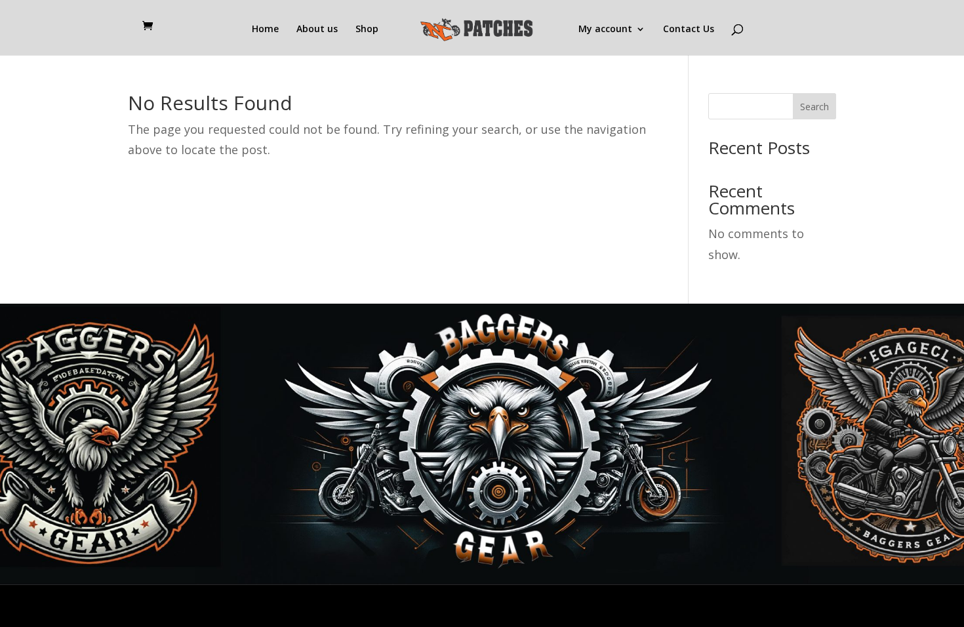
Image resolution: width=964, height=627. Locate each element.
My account (605, 29)
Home (265, 29)
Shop (366, 29)
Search (814, 106)
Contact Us (688, 29)
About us (317, 29)
